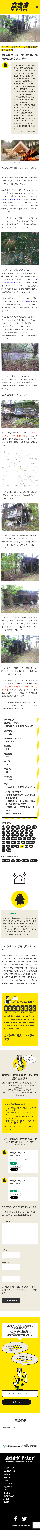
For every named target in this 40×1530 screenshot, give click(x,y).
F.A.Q (5, 1490)
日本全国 (14, 839)
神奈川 (13, 842)
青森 (26, 846)
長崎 (17, 846)
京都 (8, 827)
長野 (22, 846)
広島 (31, 835)
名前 (4, 1250)
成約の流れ (7, 1487)
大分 (8, 831)
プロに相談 (7, 1483)
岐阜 (12, 835)
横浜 (29, 839)
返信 (16, 1166)
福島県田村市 (30, 842)
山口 (31, 831)
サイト (4, 1274)
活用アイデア (8, 1477)
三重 (3, 827)
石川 (8, 842)
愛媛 (3, 839)
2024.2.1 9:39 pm (15, 1183)
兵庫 (12, 827)
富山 (26, 831)
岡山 (17, 835)
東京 (20, 839)
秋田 (3, 846)
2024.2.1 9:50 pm (15, 1155)
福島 (23, 842)
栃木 (24, 839)
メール (5, 1262)
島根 (26, 835)
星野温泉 (25, 301)
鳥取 (3, 850)
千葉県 (28, 827)
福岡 (18, 842)
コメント (6, 1221)
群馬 (8, 846)
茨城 (12, 846)
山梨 (8, 835)
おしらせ (6, 1493)
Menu (36, 5)
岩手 (22, 835)
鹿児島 (9, 850)
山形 (3, 835)
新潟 (8, 839)
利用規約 (6, 1502)
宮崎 (22, 831)
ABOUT (6, 1499)
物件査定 (6, 1474)
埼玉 (3, 831)
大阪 (12, 831)
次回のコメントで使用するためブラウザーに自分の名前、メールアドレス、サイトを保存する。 (19, 1290)
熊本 (3, 842)
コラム (6, 1480)
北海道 (18, 827)
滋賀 (33, 839)
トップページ (8, 1468)
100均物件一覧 (9, 1471)
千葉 (23, 827)
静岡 (31, 846)
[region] (20, 28)
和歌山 (34, 827)
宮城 (17, 831)
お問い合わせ (8, 1496)
